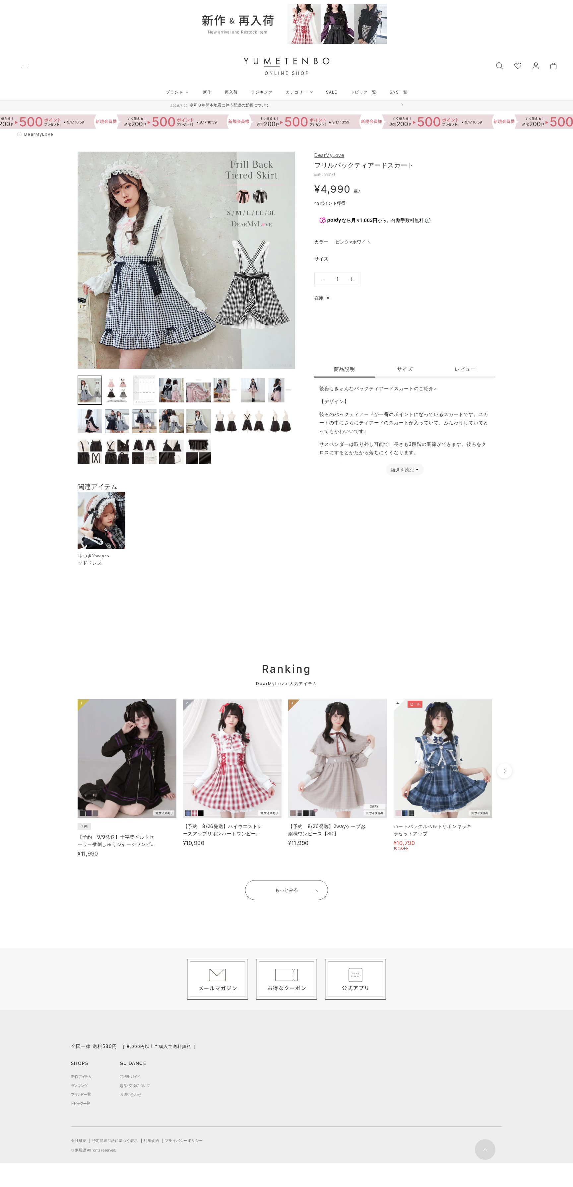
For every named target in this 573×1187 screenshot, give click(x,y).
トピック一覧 (363, 92)
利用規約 (151, 1140)
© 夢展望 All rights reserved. (93, 1150)
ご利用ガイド (130, 1077)
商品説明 (344, 369)
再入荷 (231, 92)
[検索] (499, 65)
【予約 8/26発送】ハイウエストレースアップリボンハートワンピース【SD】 (223, 833)
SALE (331, 92)
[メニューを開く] (24, 66)
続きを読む (402, 469)
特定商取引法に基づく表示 (115, 1140)
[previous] (65, 770)
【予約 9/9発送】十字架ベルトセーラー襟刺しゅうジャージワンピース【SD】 (117, 844)
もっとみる (286, 890)
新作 (207, 92)
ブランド (174, 92)
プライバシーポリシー (184, 1140)
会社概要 (78, 1140)
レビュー (465, 369)
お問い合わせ (130, 1094)
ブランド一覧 (81, 1094)
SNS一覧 (399, 92)
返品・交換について (135, 1085)
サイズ (405, 369)
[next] (504, 770)
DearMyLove (329, 155)
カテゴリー (296, 92)
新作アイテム (81, 1077)
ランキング (262, 92)
